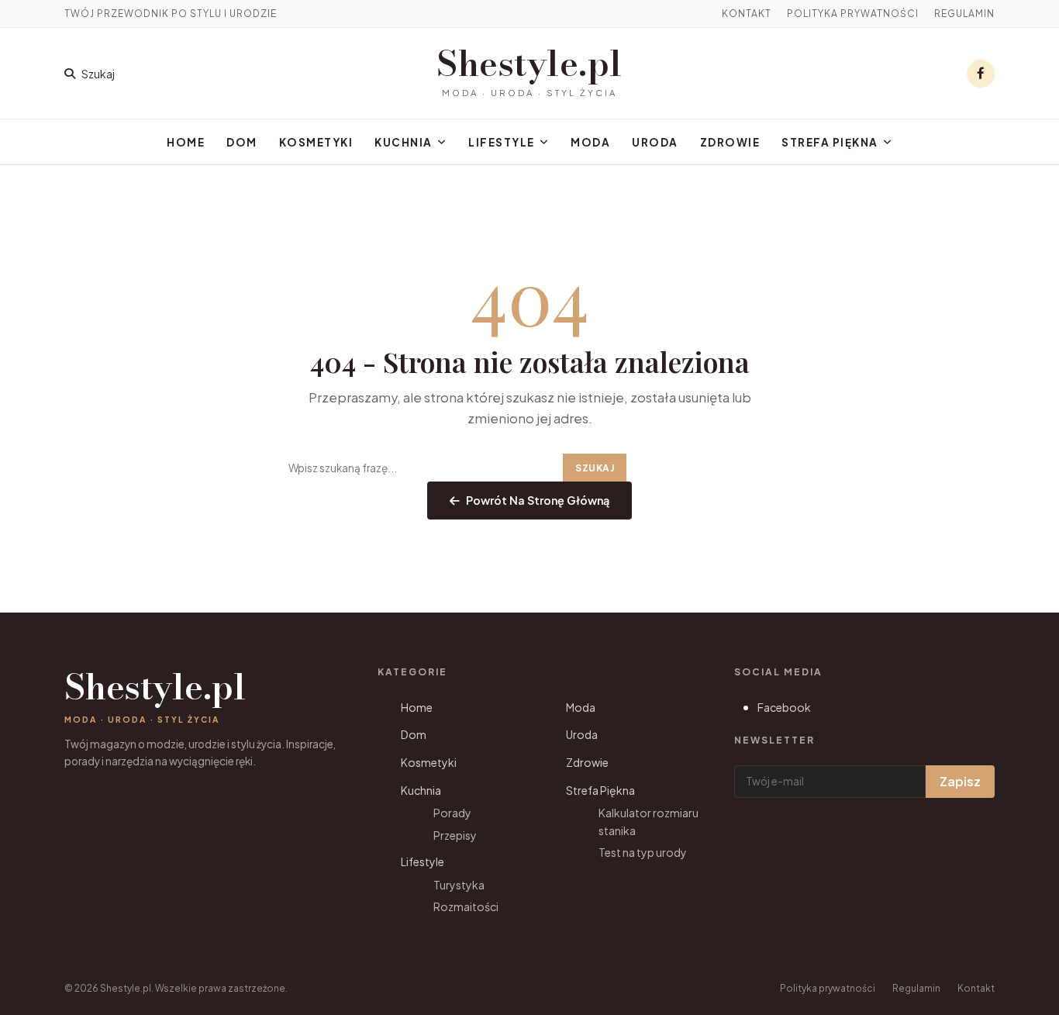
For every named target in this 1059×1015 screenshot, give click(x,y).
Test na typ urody (642, 852)
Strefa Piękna (829, 142)
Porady (452, 813)
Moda (590, 142)
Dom (241, 142)
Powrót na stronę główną (537, 500)
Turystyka (459, 885)
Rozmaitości (465, 906)
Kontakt (746, 13)
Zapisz (960, 781)
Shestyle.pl (529, 63)
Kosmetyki (316, 142)
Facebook (784, 707)
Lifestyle (501, 142)
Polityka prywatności (853, 13)
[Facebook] (981, 74)
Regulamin (964, 13)
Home (186, 142)
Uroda (655, 142)
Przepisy (455, 835)
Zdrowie (730, 142)
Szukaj (594, 468)
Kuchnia (403, 142)
